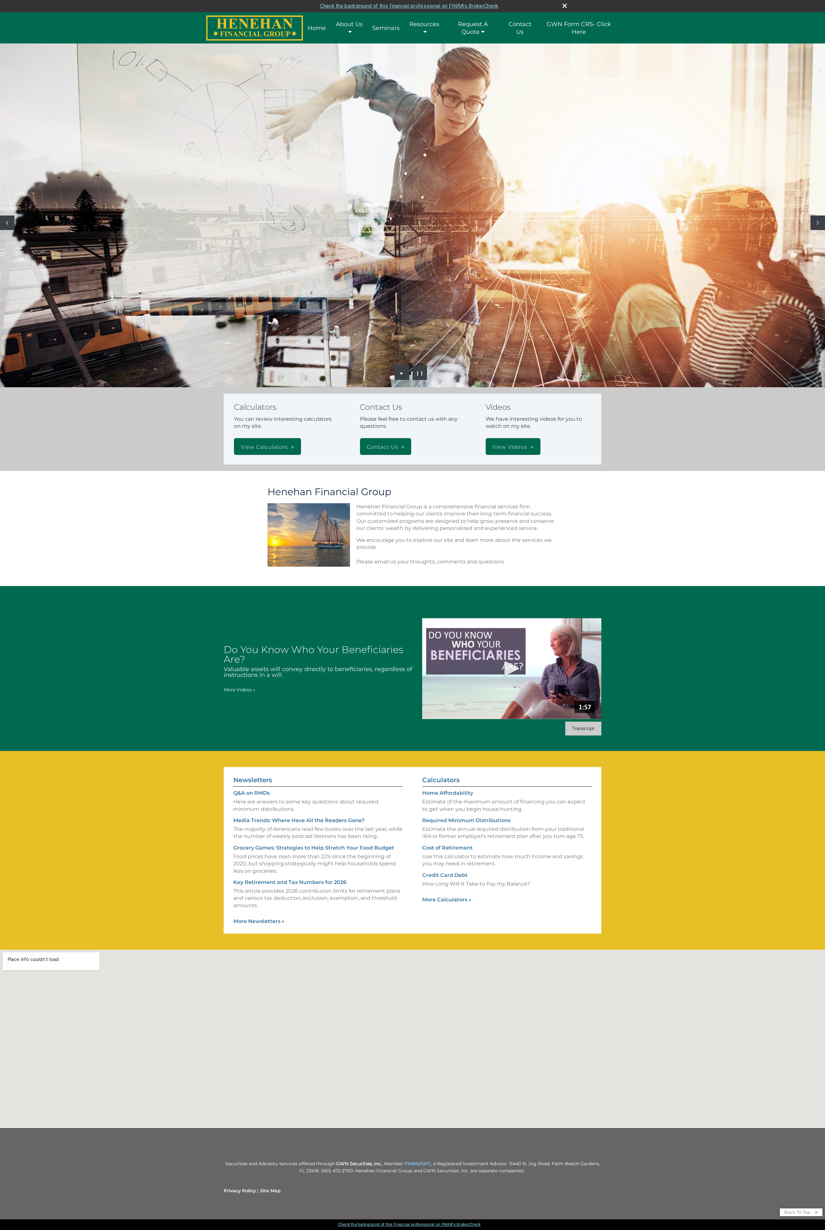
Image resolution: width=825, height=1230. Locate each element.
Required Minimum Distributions (466, 820)
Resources (424, 24)
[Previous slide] (7, 223)
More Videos (239, 689)
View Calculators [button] (264, 447)
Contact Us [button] (382, 447)
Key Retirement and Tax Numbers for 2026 (289, 882)
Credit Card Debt (445, 875)
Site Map (270, 1191)
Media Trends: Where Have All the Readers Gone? (298, 820)
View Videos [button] (509, 447)
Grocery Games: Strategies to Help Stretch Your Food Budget (313, 848)
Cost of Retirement (447, 848)
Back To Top (798, 1212)
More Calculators (446, 900)
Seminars (386, 28)
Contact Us (520, 28)
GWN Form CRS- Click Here (579, 28)
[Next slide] (817, 223)
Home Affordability (447, 793)
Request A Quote (473, 28)
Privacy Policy (240, 1191)
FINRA (411, 1164)
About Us (349, 24)
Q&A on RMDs (251, 793)
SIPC (425, 1164)
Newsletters (252, 780)
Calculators (441, 780)
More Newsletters (259, 921)
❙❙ (420, 373)
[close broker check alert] (564, 5)
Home (317, 28)
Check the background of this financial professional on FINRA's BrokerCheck (409, 6)
